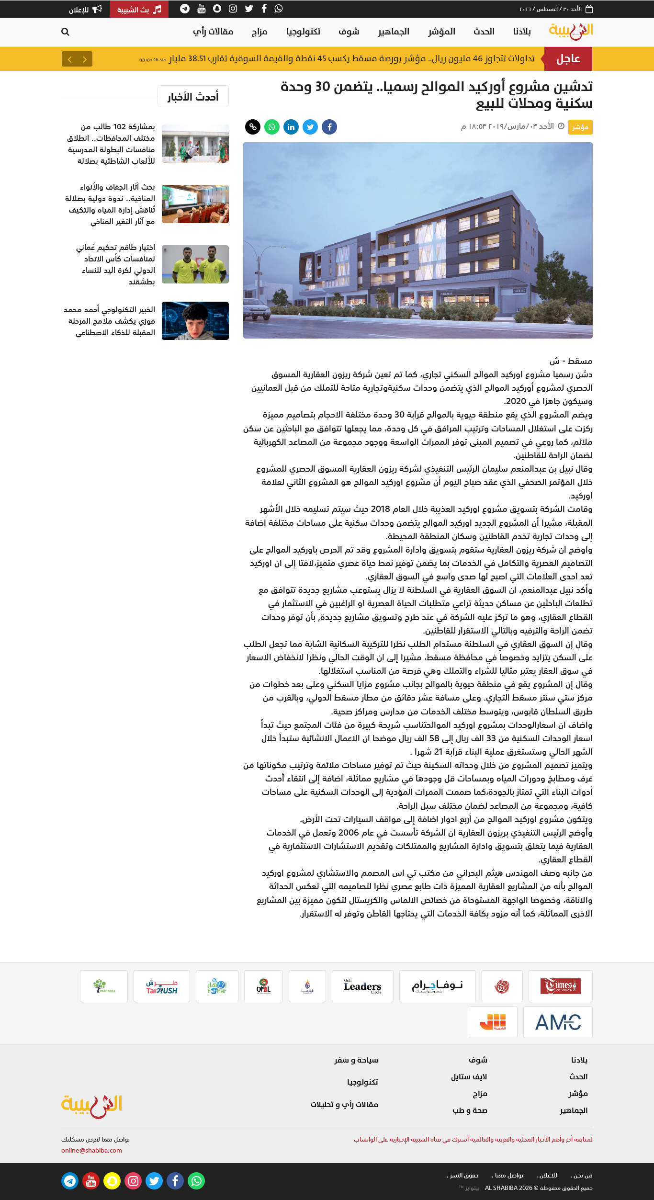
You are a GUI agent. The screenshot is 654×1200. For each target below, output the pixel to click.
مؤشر (580, 127)
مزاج (260, 31)
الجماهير (393, 31)
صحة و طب (469, 1110)
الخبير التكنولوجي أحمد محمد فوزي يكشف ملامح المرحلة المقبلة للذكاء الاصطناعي (109, 321)
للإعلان (79, 9)
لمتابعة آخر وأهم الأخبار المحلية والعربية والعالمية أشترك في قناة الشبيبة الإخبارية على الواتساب (473, 1139)
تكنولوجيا (303, 31)
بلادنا (522, 31)
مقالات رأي (213, 31)
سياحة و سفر (356, 1060)
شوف (349, 31)
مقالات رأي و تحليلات (344, 1104)
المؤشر (441, 31)
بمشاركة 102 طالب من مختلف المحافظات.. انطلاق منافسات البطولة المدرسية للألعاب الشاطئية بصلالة (111, 144)
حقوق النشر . (463, 1175)
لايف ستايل (469, 1077)
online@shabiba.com (91, 1150)
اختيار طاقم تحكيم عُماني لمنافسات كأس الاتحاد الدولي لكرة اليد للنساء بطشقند (115, 264)
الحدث (484, 31)
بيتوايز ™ (469, 1188)
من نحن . (581, 1175)
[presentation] (84, 59)
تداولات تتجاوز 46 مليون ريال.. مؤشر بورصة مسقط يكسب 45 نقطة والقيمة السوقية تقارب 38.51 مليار (337, 58)
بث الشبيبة (134, 9)
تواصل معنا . (507, 1175)
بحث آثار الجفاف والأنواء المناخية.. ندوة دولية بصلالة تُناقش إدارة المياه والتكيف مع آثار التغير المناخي (110, 204)
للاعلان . (546, 1175)
